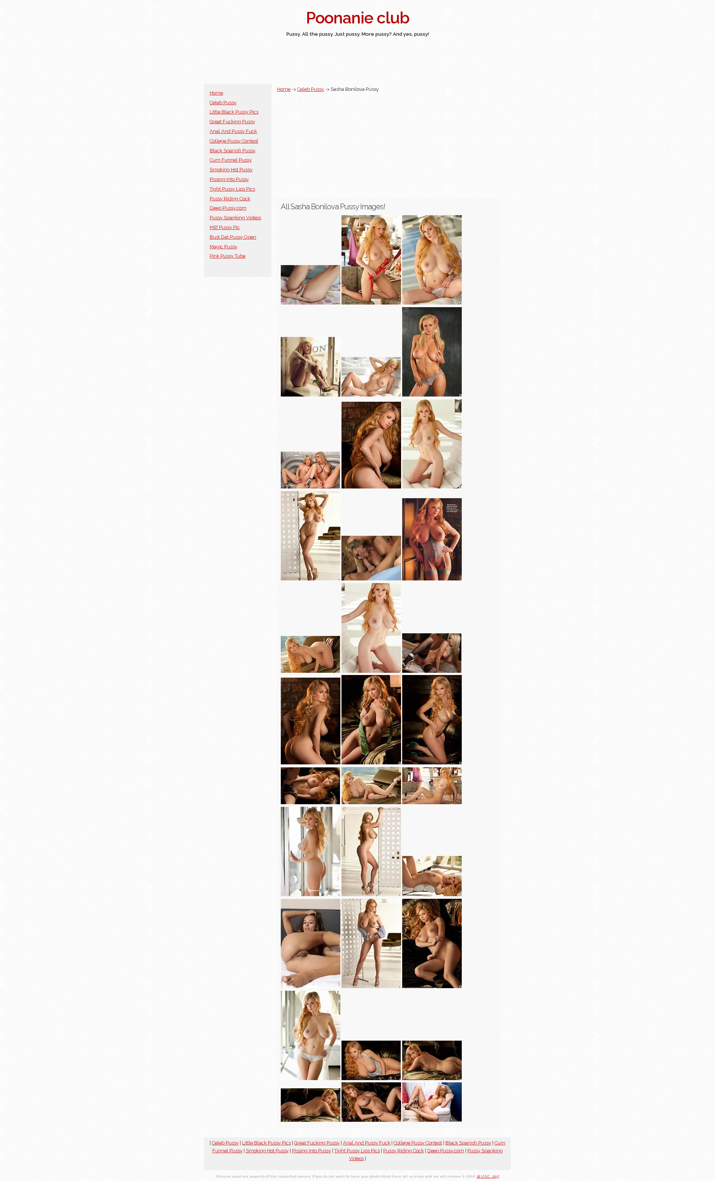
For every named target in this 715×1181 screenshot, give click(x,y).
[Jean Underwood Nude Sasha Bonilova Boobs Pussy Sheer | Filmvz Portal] (310, 303)
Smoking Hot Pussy (231, 169)
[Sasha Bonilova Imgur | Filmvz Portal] (310, 395)
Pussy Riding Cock (230, 198)
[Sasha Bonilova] (310, 579)
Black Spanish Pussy (232, 150)
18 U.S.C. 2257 (488, 1176)
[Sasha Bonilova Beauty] (310, 802)
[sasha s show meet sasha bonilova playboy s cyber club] (432, 487)
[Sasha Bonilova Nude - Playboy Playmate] (371, 395)
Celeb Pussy (223, 102)
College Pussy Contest (234, 141)
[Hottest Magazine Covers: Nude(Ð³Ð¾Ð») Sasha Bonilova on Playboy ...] (432, 579)
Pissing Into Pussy (229, 179)
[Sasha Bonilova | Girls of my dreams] (371, 487)
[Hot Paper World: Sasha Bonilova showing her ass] (310, 1120)
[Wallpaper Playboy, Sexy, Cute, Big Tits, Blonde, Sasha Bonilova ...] (432, 802)
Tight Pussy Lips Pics (232, 189)
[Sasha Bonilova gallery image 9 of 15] (432, 1078)
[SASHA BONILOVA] (371, 762)
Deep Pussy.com (228, 208)
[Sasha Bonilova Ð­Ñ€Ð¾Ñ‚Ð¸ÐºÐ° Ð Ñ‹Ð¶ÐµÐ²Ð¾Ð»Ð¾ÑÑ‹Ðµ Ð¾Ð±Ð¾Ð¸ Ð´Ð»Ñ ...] (371, 802)
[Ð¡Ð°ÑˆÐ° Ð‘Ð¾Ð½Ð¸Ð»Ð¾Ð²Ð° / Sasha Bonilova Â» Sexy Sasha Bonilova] (371, 1120)
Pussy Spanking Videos (235, 217)
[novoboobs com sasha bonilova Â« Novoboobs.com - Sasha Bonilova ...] (432, 303)
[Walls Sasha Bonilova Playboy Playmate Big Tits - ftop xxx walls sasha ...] (310, 487)
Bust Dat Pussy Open (233, 237)
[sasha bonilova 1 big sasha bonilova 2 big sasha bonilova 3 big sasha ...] (371, 671)
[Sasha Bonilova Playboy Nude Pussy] (432, 395)
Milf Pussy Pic (225, 227)
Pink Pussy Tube (227, 256)
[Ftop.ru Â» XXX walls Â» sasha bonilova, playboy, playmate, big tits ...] (310, 671)
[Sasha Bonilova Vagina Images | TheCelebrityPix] (432, 671)
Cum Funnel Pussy (231, 160)
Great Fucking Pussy (232, 121)
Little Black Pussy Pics (234, 112)
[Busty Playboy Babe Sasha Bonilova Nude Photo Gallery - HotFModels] (371, 303)
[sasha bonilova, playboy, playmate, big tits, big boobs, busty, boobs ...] (432, 894)
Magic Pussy (223, 246)
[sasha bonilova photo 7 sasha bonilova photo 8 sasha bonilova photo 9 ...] (310, 986)
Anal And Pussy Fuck (233, 131)
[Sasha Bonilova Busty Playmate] (432, 762)
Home (216, 93)
